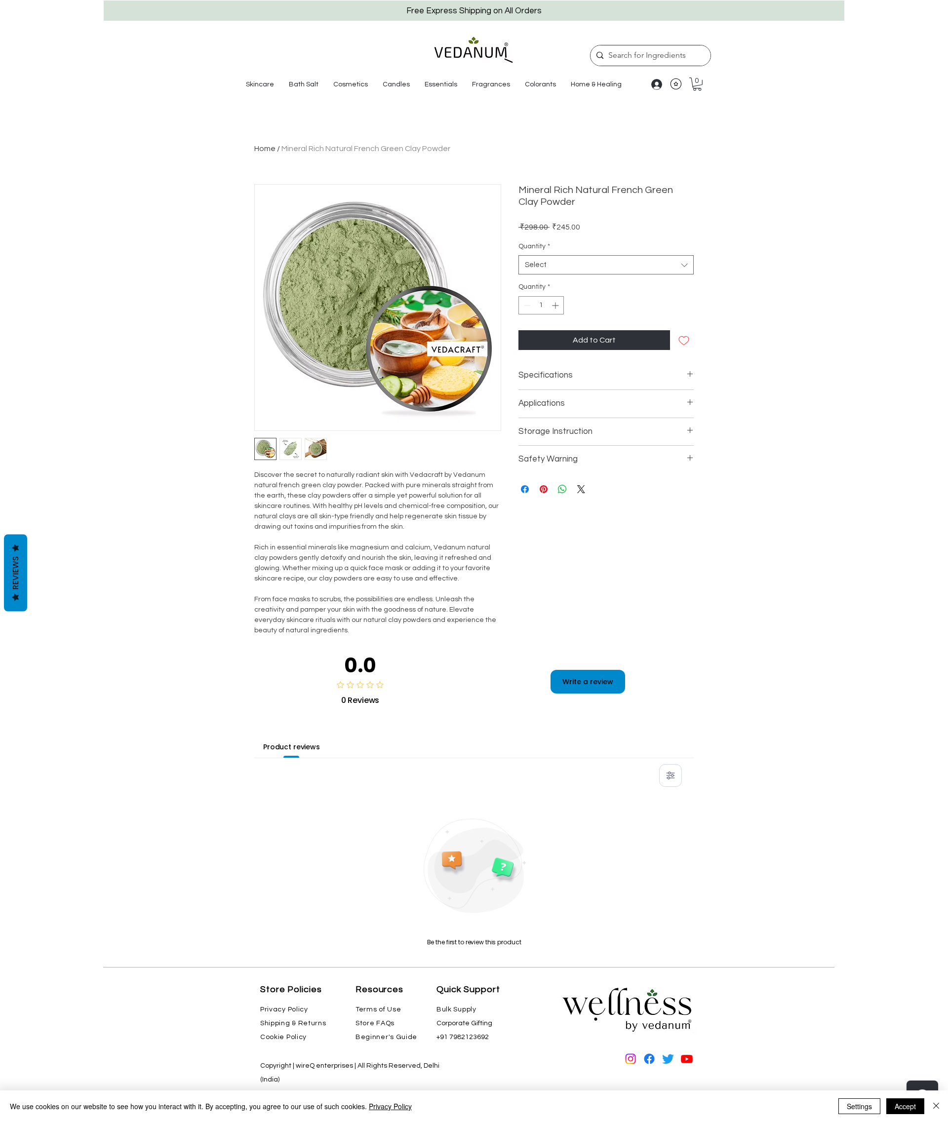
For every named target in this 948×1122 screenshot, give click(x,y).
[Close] (936, 1106)
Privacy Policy (390, 1106)
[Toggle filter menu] (670, 775)
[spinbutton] (541, 305)
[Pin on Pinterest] (544, 489)
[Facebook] (649, 1059)
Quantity (534, 246)
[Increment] (556, 305)
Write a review (587, 682)
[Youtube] (687, 1059)
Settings (859, 1106)
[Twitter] (668, 1059)
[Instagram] (630, 1059)
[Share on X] (581, 489)
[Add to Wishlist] (684, 340)
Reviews (15, 572)
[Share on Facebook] (525, 489)
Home (265, 149)
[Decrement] (526, 305)
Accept (905, 1106)
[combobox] (606, 264)
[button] (259, 84)
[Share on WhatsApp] (562, 489)
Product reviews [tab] (291, 747)
